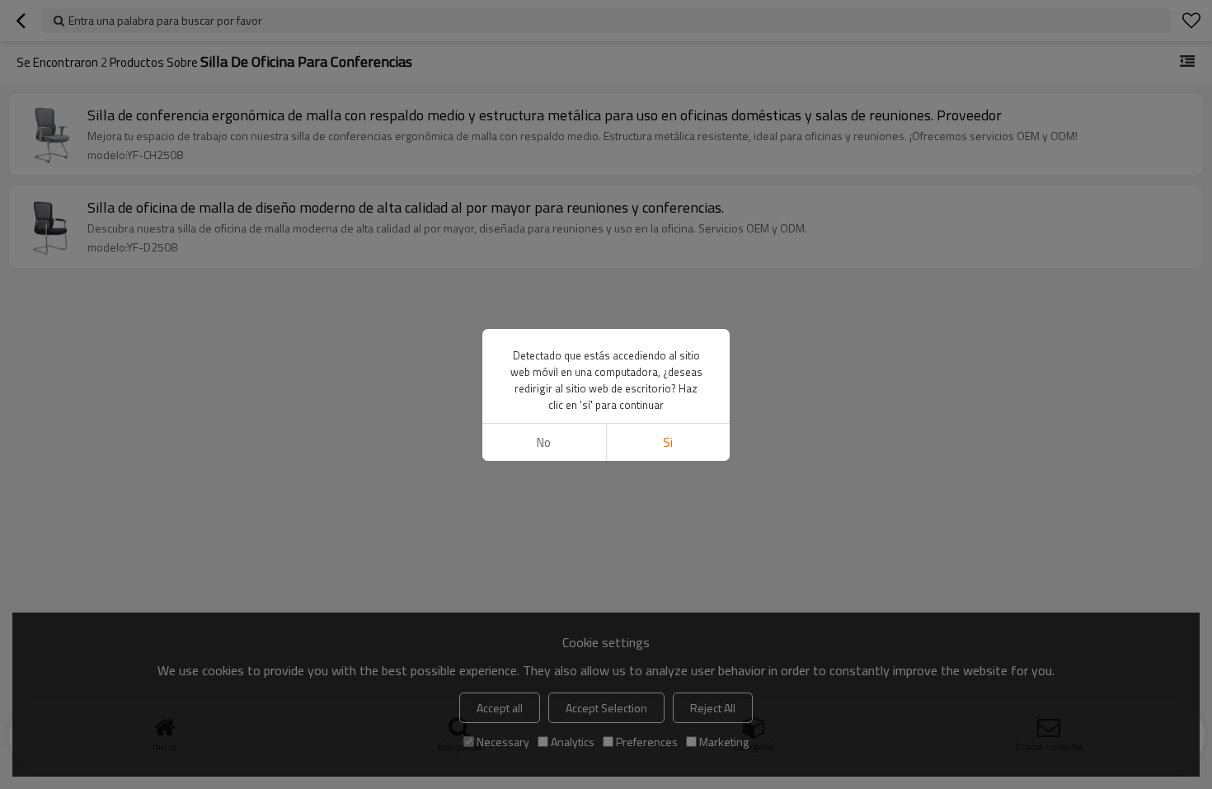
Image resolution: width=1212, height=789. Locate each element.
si (668, 442)
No (544, 442)
